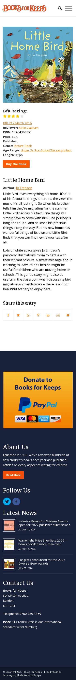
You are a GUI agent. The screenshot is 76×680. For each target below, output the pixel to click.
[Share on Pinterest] (38, 315)
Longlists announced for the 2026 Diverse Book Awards (41, 561)
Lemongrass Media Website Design (22, 675)
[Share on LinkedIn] (48, 315)
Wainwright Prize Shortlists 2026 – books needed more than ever (42, 542)
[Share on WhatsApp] (28, 315)
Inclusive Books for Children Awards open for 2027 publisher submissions (44, 523)
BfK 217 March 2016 (17, 123)
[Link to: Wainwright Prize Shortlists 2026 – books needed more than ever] (9, 545)
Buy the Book (16, 164)
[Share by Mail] (68, 315)
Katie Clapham (29, 128)
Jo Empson (24, 188)
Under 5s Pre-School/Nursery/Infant (46, 150)
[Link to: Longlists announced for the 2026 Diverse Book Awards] (9, 564)
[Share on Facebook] (8, 315)
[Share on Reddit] (58, 315)
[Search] (58, 8)
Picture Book (23, 146)
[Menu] (67, 8)
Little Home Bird (24, 180)
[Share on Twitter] (18, 315)
